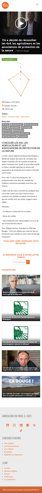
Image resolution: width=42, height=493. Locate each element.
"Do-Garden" (9, 443)
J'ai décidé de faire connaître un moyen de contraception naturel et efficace (20, 343)
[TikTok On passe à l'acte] (21, 430)
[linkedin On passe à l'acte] (21, 425)
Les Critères (9, 449)
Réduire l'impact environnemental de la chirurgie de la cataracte (18, 293)
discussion (7, 130)
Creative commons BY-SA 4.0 (27, 489)
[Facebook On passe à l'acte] (28, 425)
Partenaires (8, 476)
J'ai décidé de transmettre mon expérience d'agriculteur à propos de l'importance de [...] (21, 369)
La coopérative (9, 479)
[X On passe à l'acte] (34, 425)
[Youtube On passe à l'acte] (8, 425)
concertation (27, 127)
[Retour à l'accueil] (5, 5)
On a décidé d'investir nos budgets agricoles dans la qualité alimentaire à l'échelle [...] (21, 394)
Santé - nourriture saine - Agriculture (15, 116)
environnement (17, 124)
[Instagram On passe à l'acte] (14, 425)
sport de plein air (31, 124)
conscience (23, 136)
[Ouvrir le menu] (37, 4)
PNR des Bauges (10, 136)
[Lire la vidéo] (21, 23)
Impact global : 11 (10, 59)
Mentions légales (10, 471)
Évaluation (8, 452)
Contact (7, 468)
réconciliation (14, 127)
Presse (7, 474)
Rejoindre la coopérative (13, 454)
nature (6, 124)
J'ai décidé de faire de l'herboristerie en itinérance (18, 318)
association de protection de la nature (16, 133)
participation (19, 130)
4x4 (5, 127)
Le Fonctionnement (11, 446)
